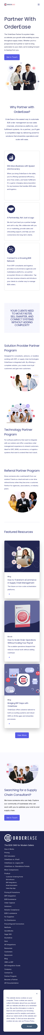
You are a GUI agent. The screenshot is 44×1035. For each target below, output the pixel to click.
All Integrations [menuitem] (10, 944)
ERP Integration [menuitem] (10, 896)
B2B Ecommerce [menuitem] (10, 899)
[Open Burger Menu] (39, 4)
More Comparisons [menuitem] (11, 870)
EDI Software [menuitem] (10, 879)
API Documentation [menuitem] (11, 983)
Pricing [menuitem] (7, 852)
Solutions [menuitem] (7, 906)
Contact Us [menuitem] (8, 973)
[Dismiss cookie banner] (37, 994)
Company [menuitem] (7, 969)
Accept (29, 1026)
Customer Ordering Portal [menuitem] (14, 876)
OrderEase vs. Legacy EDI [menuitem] (13, 863)
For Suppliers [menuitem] (9, 917)
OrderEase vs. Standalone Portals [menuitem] (16, 866)
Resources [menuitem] (8, 948)
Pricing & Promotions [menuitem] (12, 892)
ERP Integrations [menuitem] (11, 882)
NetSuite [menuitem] (7, 927)
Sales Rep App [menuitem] (10, 888)
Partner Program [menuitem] (10, 976)
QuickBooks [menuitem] (8, 931)
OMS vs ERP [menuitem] (8, 962)
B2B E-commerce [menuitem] (10, 913)
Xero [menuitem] (6, 941)
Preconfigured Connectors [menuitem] (14, 924)
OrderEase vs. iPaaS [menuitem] (11, 859)
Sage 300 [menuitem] (8, 934)
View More (21, 735)
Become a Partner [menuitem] (11, 979)
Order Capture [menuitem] (9, 903)
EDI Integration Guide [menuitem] (12, 965)
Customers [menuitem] (8, 952)
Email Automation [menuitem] (11, 885)
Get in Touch (12, 57)
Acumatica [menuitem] (8, 938)
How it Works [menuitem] (9, 849)
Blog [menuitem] (6, 959)
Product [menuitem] (7, 873)
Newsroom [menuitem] (8, 955)
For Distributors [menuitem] (10, 920)
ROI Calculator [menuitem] (9, 856)
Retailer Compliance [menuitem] (11, 910)
